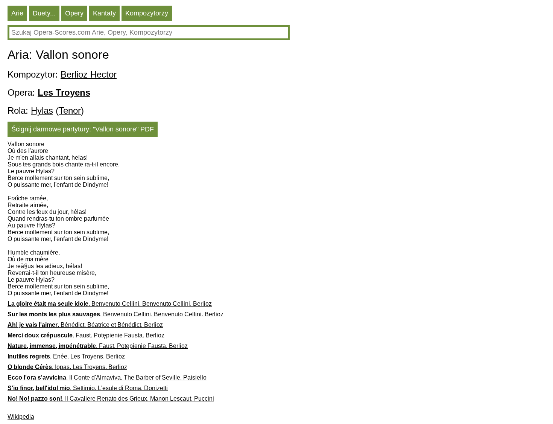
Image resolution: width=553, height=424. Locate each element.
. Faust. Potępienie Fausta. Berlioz (86, 335)
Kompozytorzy (146, 13)
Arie (17, 13)
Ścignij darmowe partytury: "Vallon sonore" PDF (82, 129)
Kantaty (104, 13)
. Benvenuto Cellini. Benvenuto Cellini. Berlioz (110, 303)
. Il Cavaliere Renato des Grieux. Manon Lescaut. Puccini (111, 398)
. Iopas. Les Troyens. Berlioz (67, 367)
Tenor (70, 110)
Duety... (44, 13)
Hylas (42, 110)
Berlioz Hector (89, 74)
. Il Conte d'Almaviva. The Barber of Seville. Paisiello (107, 377)
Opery (74, 13)
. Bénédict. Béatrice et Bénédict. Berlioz (85, 325)
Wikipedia (21, 416)
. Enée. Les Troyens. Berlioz (66, 356)
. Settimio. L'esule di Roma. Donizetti (88, 388)
